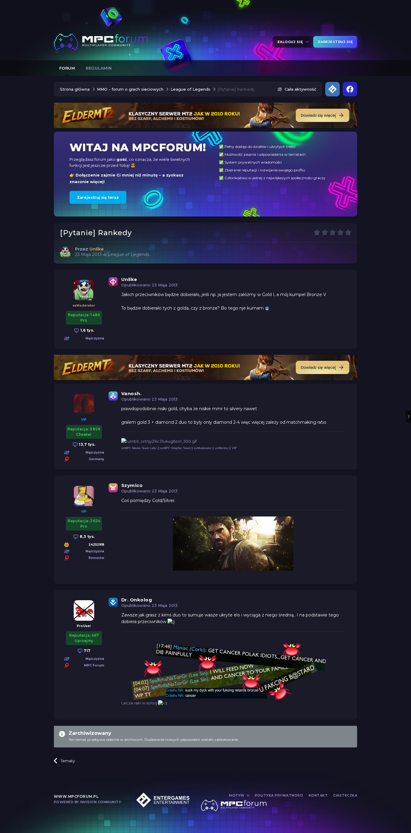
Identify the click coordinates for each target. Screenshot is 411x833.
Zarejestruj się (335, 42)
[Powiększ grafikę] (267, 308)
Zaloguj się (291, 42)
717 (87, 650)
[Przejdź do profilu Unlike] (65, 252)
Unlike (129, 279)
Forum (67, 68)
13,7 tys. (86, 444)
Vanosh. (131, 393)
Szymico (132, 485)
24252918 (96, 545)
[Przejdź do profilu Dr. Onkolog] (84, 610)
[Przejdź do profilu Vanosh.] (84, 404)
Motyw (237, 795)
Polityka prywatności (279, 795)
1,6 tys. (86, 330)
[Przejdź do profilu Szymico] (84, 496)
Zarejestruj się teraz (98, 197)
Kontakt (318, 795)
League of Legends (128, 254)
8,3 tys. (87, 536)
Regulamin (99, 68)
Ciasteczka (345, 795)
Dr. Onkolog (136, 600)
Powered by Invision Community (87, 802)
